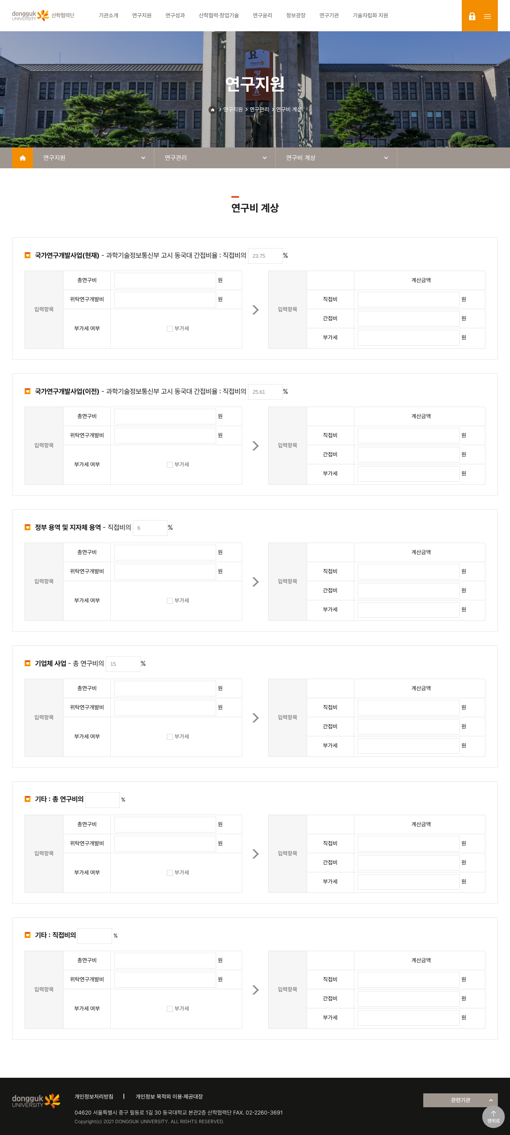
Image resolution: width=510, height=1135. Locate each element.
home (22, 157)
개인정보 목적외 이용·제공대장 (169, 1096)
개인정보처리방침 (94, 1096)
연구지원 (233, 109)
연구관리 (259, 109)
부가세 (182, 328)
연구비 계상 (289, 109)
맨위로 (493, 1121)
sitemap (487, 16)
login (472, 16)
